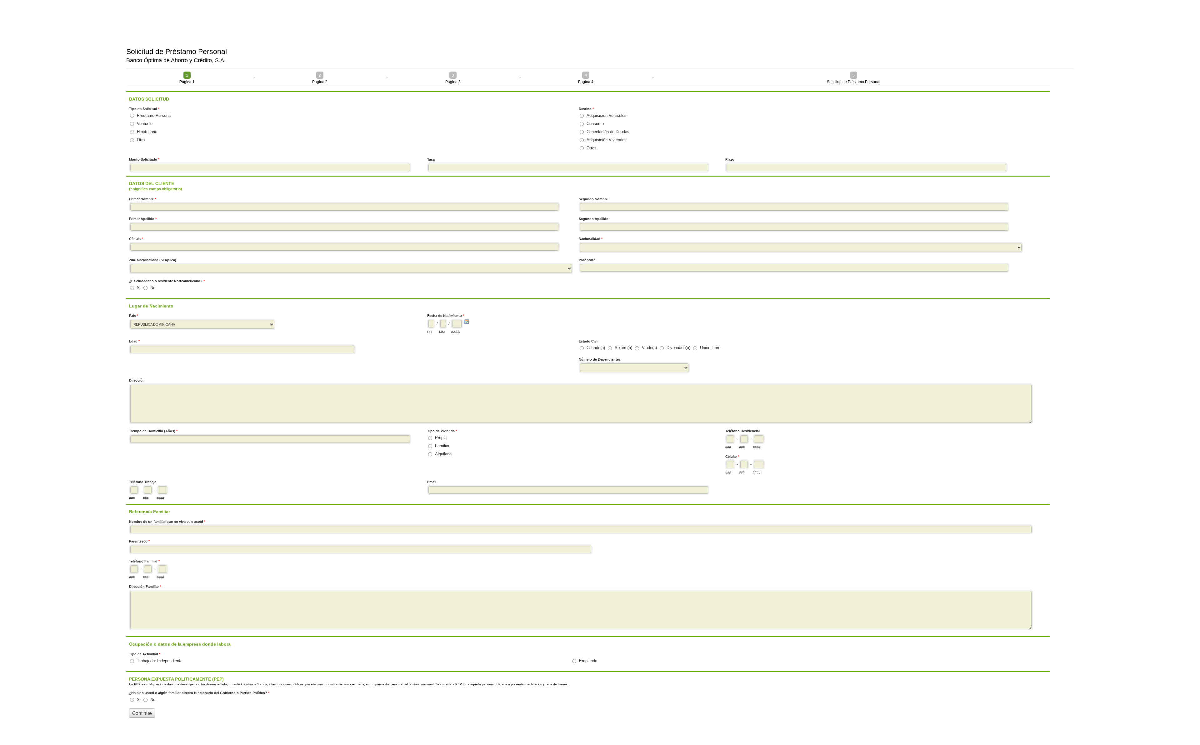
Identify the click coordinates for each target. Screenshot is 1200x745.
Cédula (136, 239)
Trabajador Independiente (159, 660)
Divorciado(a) (678, 347)
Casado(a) (596, 347)
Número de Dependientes (600, 359)
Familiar (442, 445)
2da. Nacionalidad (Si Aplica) (152, 260)
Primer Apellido (143, 219)
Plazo (729, 159)
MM (442, 332)
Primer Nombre (142, 199)
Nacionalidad (590, 239)
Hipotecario (147, 131)
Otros (592, 148)
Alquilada (443, 454)
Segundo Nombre (593, 199)
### (728, 447)
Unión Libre (710, 347)
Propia (441, 437)
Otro (141, 140)
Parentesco (139, 541)
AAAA (455, 332)
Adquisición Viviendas (607, 140)
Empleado (588, 660)
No (152, 287)
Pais (133, 316)
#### (756, 447)
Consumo (595, 123)
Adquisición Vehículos (607, 115)
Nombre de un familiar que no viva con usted (167, 521)
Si (139, 287)
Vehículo (144, 123)
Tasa (431, 159)
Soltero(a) (623, 347)
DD (429, 332)
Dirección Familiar (145, 586)
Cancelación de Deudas (608, 131)
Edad (134, 341)
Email (431, 482)
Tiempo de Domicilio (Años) (153, 431)
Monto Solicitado (144, 159)
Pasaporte (587, 260)
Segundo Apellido (593, 219)
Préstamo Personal (154, 115)
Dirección (137, 380)
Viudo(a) (649, 347)
